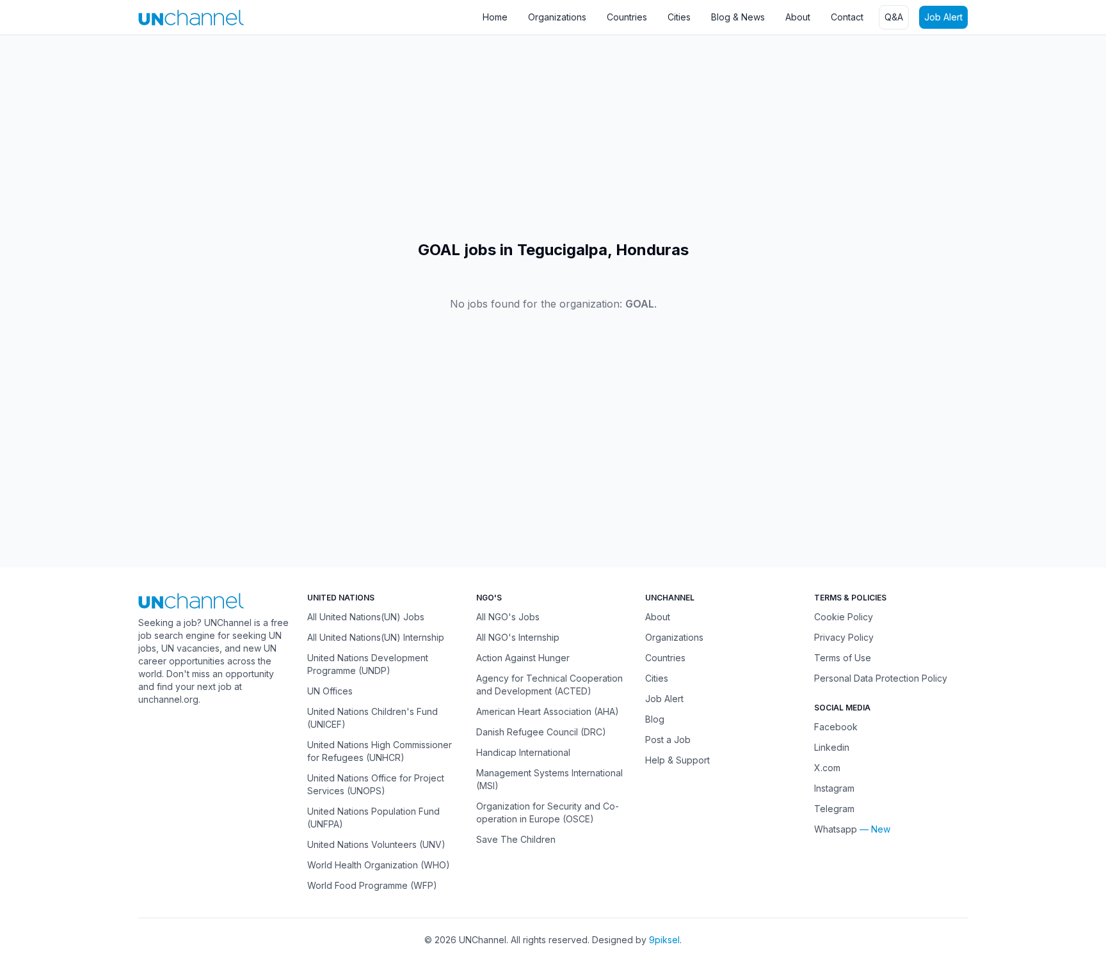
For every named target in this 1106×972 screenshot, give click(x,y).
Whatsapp (835, 829)
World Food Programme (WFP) (372, 885)
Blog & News (738, 17)
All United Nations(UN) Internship (375, 637)
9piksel (664, 939)
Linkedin (831, 747)
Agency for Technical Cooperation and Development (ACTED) (549, 684)
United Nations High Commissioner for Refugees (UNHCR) (379, 751)
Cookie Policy (843, 616)
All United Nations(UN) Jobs (365, 616)
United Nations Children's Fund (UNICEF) (372, 718)
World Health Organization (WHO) (378, 864)
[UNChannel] (191, 18)
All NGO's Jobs (508, 616)
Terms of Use (842, 657)
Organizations (557, 17)
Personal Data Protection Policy (880, 678)
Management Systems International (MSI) (549, 779)
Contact (847, 17)
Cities (679, 17)
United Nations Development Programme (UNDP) (367, 664)
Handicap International (523, 752)
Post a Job (668, 739)
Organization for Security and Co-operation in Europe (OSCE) (547, 812)
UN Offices (330, 691)
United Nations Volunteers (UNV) (376, 844)
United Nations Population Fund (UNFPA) (373, 817)
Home (495, 17)
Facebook (836, 726)
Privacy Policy (844, 637)
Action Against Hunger (523, 657)
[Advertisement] (384, 137)
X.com (827, 767)
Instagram (834, 788)
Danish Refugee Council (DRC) (541, 731)
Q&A (894, 17)
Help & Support (677, 760)
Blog (654, 719)
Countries (627, 17)
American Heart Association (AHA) (547, 711)
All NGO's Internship (517, 637)
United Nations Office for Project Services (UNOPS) (375, 784)
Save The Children (516, 839)
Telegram (834, 808)
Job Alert (943, 17)
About (797, 17)
